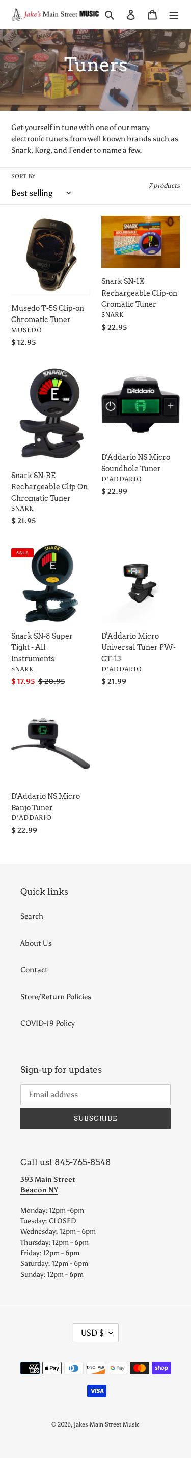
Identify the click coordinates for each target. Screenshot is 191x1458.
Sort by (23, 176)
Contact (34, 969)
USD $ (92, 1333)
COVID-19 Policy (47, 1023)
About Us (36, 943)
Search (31, 916)
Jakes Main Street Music (107, 1424)
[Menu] (173, 14)
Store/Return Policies (55, 996)
